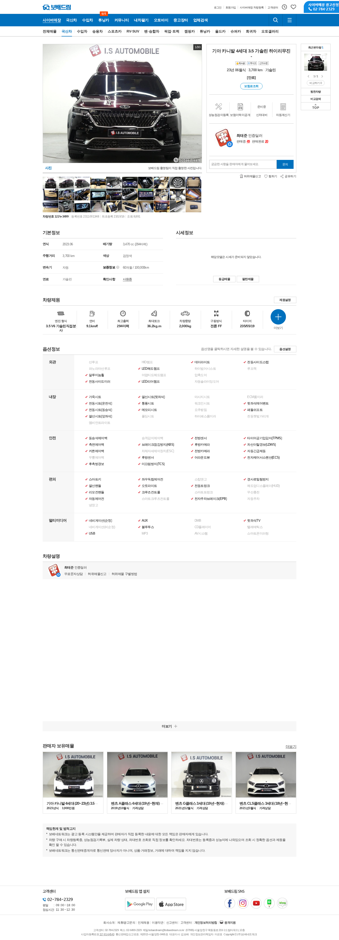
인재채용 (143, 922)
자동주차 (253, 499)
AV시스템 (201, 533)
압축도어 (201, 375)
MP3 (145, 533)
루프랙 (251, 368)
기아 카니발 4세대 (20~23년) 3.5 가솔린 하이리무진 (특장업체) (93, 803)
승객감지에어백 (152, 438)
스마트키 (95, 479)
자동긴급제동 (256, 451)
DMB (198, 520)
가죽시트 (95, 397)
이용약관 (157, 922)
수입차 (82, 31)
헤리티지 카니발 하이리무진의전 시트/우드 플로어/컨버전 (324, 57)
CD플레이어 (203, 527)
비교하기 (315, 82)
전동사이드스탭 (258, 362)
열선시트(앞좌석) (100, 416)
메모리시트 (149, 410)
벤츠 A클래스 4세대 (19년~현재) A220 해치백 (145, 803)
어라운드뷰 (202, 457)
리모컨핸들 (96, 492)
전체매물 (50, 31)
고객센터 (186, 922)
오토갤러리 (270, 31)
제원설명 (285, 300)
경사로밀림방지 (258, 479)
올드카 (220, 31)
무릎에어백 (96, 457)
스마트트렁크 (204, 492)
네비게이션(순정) (100, 520)
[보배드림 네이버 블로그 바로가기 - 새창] (282, 903)
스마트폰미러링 (258, 533)
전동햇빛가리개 (258, 416)
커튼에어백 (96, 451)
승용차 (97, 31)
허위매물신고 (97, 574)
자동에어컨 (96, 499)
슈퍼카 (236, 31)
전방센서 (201, 438)
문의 (285, 164)
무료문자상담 (73, 574)
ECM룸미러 (255, 397)
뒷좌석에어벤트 (258, 403)
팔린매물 (248, 279)
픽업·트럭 (171, 31)
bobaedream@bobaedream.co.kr (166, 930)
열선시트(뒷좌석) (153, 397)
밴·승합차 (151, 31)
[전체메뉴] (289, 20)
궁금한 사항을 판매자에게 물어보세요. (235, 164)
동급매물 (224, 279)
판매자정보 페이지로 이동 (230, 144)
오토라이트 (149, 486)
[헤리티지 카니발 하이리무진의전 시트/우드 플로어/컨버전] (315, 62)
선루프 (93, 362)
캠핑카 (189, 31)
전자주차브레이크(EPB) (211, 499)
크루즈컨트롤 (151, 492)
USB (92, 533)
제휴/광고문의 (126, 922)
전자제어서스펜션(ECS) (263, 457)
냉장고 (93, 505)
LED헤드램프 (151, 368)
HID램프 (147, 362)
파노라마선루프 (99, 368)
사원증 (127, 279)
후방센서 (148, 457)
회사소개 (109, 922)
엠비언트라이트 (99, 423)
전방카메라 (202, 451)
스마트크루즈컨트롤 (155, 499)
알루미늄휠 (96, 375)
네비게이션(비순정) (102, 527)
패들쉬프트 (255, 410)
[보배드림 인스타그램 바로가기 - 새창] (242, 903)
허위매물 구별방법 (124, 574)
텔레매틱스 (255, 527)
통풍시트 (148, 403)
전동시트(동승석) (100, 410)
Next (322, 76)
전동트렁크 (202, 486)
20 (266, 141)
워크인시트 (202, 403)
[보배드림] (57, 7)
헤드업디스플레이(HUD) (263, 486)
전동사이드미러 (99, 381)
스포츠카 (115, 31)
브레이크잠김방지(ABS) (158, 444)
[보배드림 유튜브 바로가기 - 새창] (256, 903)
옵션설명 (285, 349)
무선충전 (253, 492)
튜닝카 (205, 31)
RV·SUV (133, 31)
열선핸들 (95, 486)
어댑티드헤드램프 (154, 375)
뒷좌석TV (253, 520)
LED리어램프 (151, 381)
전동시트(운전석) (100, 403)
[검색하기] (275, 20)
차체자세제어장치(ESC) (158, 451)
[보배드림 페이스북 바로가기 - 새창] (229, 903)
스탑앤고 (201, 479)
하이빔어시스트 (205, 368)
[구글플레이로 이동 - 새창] (140, 904)
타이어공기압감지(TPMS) (264, 438)
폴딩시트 (148, 416)
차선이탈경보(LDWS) (261, 444)
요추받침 (201, 410)
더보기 (291, 746)
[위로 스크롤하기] (316, 106)
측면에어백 (96, 444)
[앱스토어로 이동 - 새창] (171, 904)
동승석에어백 (98, 438)
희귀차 (251, 31)
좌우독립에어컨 (152, 479)
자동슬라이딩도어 (207, 381)
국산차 (67, 31)
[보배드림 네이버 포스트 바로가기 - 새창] (269, 903)
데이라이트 (202, 362)
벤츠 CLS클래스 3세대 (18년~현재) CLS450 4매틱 (277, 803)
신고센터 (172, 922)
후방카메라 (202, 444)
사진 (48, 168)
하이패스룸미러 (205, 416)
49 (248, 141)
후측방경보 (96, 464)
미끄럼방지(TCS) (153, 464)
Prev (308, 76)
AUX (145, 520)
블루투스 (148, 527)
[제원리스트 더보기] (278, 317)
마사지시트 (202, 397)
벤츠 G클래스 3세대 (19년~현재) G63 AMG (207, 803)
